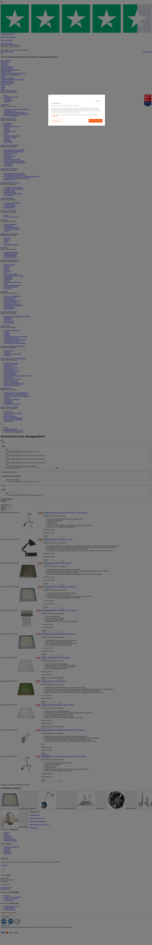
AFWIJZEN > (98, 100)
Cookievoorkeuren (56, 120)
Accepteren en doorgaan (96, 120)
